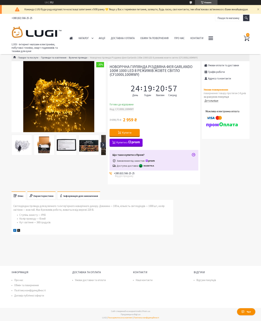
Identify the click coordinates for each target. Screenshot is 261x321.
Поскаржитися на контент (120, 317)
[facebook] (14, 231)
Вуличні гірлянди (78, 57)
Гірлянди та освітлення (53, 57)
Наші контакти (144, 280)
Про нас (179, 38)
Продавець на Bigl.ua (130, 314)
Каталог (83, 38)
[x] (18, 231)
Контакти (196, 38)
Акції (102, 38)
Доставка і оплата (123, 38)
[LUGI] (36, 31)
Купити (126, 132)
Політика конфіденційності (30, 290)
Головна (71, 38)
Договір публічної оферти (29, 295)
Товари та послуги (28, 57)
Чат (249, 311)
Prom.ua (146, 311)
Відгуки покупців (206, 280)
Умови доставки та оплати (90, 280)
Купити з (121, 142)
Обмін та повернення (154, 38)
